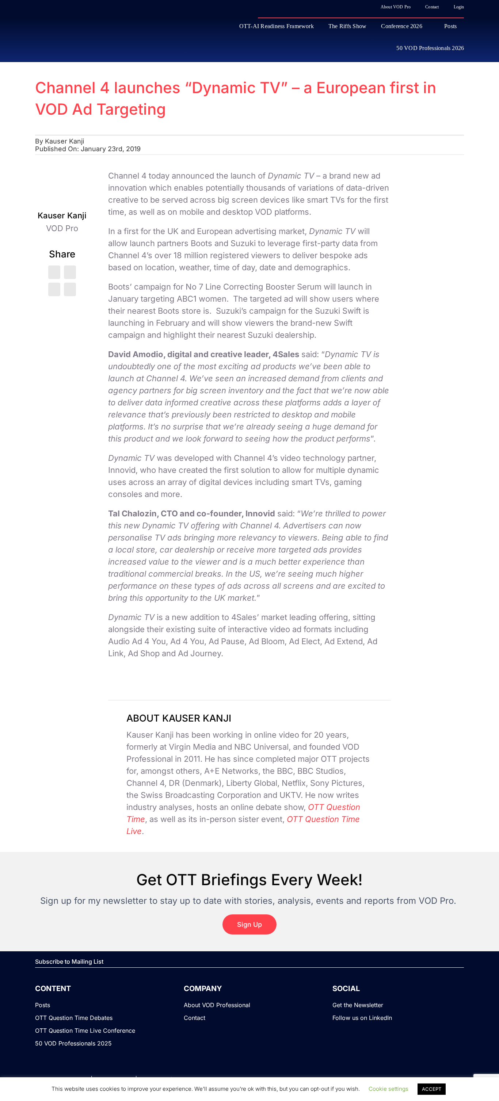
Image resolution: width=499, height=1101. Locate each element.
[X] (54, 272)
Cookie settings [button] (388, 1088)
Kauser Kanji (64, 141)
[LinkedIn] (70, 272)
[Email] (70, 289)
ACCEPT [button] (431, 1089)
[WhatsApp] (54, 289)
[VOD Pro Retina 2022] (99, 36)
